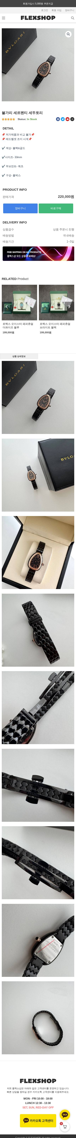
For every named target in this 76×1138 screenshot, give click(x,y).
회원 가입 (57, 10)
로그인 (44, 10)
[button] (68, 34)
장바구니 (69, 10)
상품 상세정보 (19, 356)
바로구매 (56, 208)
